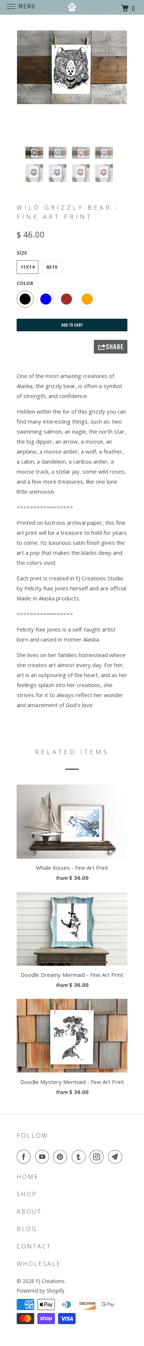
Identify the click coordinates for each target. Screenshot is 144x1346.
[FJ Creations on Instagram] (98, 1157)
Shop (27, 1194)
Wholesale (39, 1264)
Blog (27, 1229)
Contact (34, 1246)
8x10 (51, 266)
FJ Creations (50, 1280)
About (29, 1211)
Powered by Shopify (40, 1290)
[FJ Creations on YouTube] (43, 1157)
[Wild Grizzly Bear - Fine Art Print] (72, 67)
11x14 (27, 266)
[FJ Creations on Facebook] (25, 1157)
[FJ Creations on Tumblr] (80, 1157)
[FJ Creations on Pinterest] (61, 1157)
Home (28, 1177)
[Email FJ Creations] (116, 1157)
